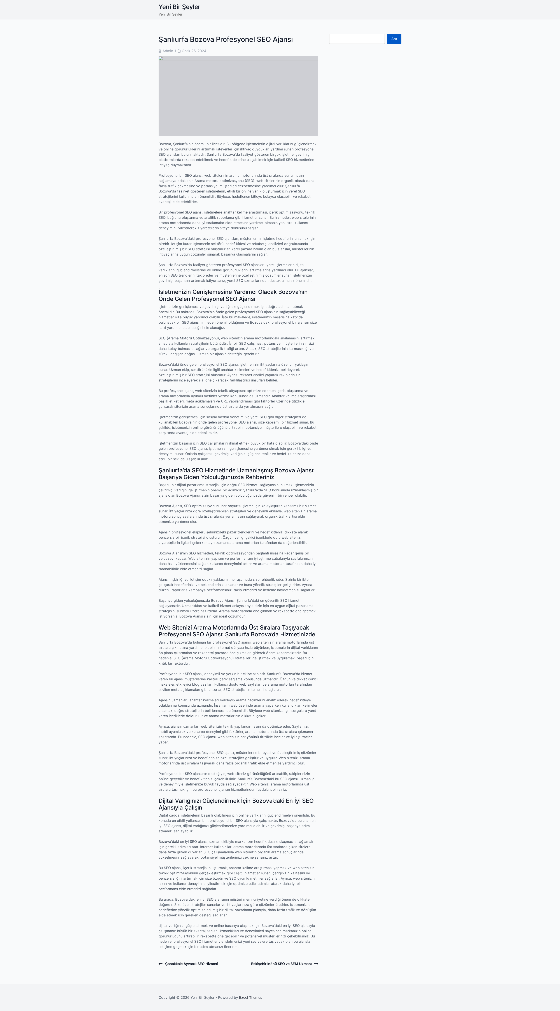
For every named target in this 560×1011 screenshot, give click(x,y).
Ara (394, 39)
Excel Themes (250, 997)
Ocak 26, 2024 (194, 51)
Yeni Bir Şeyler (179, 7)
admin (168, 51)
